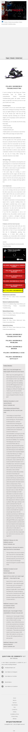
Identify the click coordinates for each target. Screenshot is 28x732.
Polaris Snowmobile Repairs (14, 271)
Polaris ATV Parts (7, 320)
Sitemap (14, 718)
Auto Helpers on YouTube (11, 676)
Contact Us (14, 709)
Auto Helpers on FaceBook (11, 686)
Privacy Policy (14, 716)
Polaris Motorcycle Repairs (18, 313)
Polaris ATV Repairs (7, 313)
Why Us (14, 700)
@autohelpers (8, 682)
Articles (14, 711)
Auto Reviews (15, 705)
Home (14, 698)
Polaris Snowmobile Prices (14, 276)
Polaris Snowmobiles (13, 22)
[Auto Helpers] (14, 10)
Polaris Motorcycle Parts (19, 320)
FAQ (14, 707)
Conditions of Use (14, 714)
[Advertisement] (14, 42)
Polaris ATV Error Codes (9, 296)
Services (14, 702)
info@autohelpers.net (10, 667)
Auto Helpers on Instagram (11, 672)
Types (7, 58)
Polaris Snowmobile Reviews (14, 286)
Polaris (5, 22)
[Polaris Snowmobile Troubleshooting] (14, 84)
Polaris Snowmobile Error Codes (14, 266)
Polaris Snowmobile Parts (14, 281)
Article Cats (19, 58)
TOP (14, 731)
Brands (12, 58)
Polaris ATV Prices (7, 327)
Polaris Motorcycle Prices (19, 327)
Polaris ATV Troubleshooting (9, 304)
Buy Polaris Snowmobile (13, 290)
